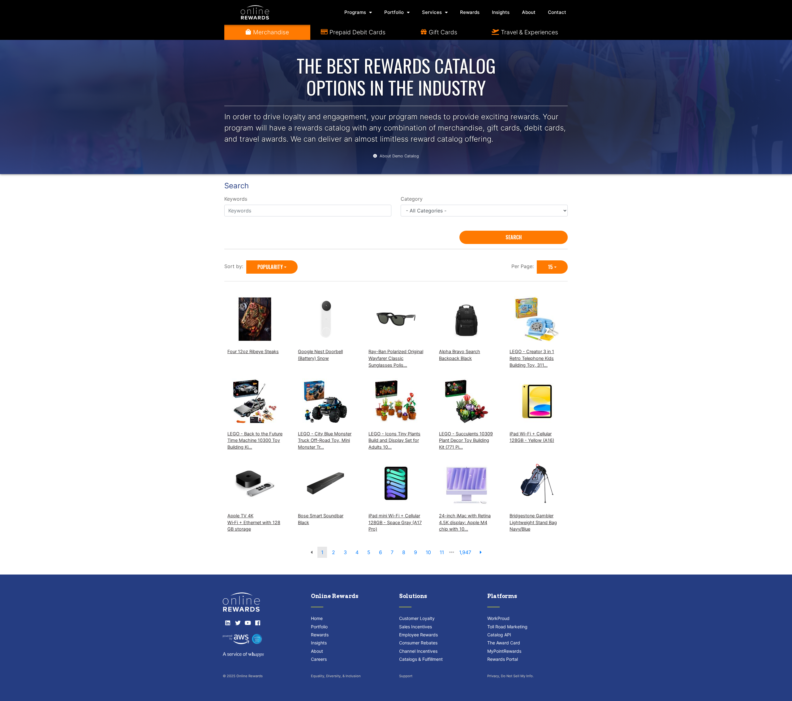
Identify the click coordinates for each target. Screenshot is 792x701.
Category (412, 199)
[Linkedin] (228, 623)
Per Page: (524, 266)
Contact (557, 12)
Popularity (270, 267)
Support (405, 676)
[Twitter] (238, 623)
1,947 (465, 552)
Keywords (235, 199)
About (529, 12)
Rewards (470, 12)
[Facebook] (258, 623)
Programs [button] (355, 12)
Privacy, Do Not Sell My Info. (510, 676)
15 (550, 267)
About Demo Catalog (399, 156)
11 (442, 552)
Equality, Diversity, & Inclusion (336, 676)
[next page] (480, 552)
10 (428, 552)
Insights (501, 12)
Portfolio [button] (394, 12)
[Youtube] (248, 623)
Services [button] (432, 12)
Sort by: (235, 266)
